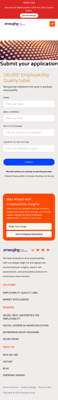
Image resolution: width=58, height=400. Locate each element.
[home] (14, 24)
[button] (52, 24)
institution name (12, 126)
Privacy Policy (44, 387)
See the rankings (29, 15)
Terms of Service (10, 387)
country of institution (16, 142)
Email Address (11, 112)
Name (6, 98)
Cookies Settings (28, 387)
